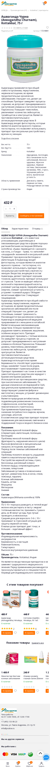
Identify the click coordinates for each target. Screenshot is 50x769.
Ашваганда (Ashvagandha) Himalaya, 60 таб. (11, 620)
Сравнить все (38, 643)
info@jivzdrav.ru (7, 728)
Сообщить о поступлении (31, 215)
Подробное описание (10, 138)
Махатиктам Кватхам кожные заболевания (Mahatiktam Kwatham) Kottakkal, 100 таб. (11, 679)
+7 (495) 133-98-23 (9, 721)
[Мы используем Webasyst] (4, 734)
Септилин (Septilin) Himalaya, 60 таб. (31, 619)
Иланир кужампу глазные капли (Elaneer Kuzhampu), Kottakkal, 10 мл (33, 679)
